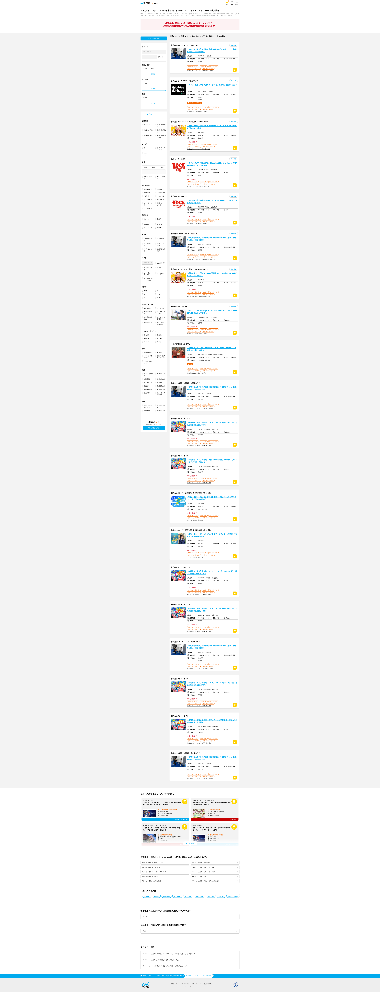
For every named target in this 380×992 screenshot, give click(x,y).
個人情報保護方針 (208, 983)
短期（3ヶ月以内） (161, 131)
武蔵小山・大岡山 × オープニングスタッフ (154, 872)
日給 (153, 167)
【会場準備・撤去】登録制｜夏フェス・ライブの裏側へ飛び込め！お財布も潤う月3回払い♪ (212, 721)
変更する (153, 74)
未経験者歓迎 (148, 189)
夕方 (158, 294)
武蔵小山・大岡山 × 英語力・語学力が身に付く (205, 881)
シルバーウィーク (148, 154)
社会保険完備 (148, 389)
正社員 (159, 219)
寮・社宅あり (148, 382)
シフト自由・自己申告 (148, 274)
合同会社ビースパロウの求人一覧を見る (198, 111)
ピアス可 (159, 338)
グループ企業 (199, 983)
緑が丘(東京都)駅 (233, 896)
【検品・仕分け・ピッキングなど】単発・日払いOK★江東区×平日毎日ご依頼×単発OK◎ (212, 535)
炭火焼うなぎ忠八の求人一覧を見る (196, 373)
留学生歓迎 (160, 199)
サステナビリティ (186, 983)
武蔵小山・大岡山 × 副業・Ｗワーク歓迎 (203, 872)
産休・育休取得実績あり (161, 394)
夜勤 (158, 297)
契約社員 (146, 224)
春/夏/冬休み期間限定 (161, 136)
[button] (239, 896)
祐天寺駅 (156, 896)
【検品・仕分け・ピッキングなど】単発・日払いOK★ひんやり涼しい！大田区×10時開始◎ (211, 498)
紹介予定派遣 (148, 228)
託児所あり (147, 393)
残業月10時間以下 (161, 250)
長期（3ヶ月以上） (148, 136)
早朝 (145, 291)
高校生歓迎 (160, 189)
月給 (161, 167)
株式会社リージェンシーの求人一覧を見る (198, 149)
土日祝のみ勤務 (148, 268)
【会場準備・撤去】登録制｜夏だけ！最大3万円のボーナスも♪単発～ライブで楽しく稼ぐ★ (212, 461)
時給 (145, 167)
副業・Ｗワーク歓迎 (161, 204)
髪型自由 (159, 335)
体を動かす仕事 (148, 244)
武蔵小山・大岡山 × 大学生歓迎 (151, 867)
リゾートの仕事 (148, 250)
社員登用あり (161, 389)
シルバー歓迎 (148, 199)
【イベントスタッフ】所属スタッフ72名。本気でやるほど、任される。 (212, 86)
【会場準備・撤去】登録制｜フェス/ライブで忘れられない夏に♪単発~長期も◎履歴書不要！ (212, 572)
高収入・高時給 (148, 177)
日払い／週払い (161, 177)
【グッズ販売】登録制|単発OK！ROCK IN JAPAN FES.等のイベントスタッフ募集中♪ (212, 201)
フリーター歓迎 (148, 204)
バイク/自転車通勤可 (148, 357)
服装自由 (146, 338)
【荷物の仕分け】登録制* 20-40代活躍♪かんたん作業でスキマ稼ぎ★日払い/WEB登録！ (212, 127)
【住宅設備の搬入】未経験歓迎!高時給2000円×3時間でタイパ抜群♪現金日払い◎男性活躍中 (212, 50)
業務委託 (159, 228)
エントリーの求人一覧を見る (195, 520)
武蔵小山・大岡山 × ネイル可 (150, 876)
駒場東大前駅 (199, 896)
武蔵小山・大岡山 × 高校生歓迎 (201, 862)
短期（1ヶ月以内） (148, 131)
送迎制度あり (161, 379)
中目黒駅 (146, 896)
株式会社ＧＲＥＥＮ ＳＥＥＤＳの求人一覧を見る (201, 71)
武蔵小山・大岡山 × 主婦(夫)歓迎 (151, 881)
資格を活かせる (161, 411)
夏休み (146, 148)
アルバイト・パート (148, 220)
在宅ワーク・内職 (161, 244)
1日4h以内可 (160, 238)
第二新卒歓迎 (148, 208)
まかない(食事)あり (148, 374)
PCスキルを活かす (161, 406)
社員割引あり (161, 386)
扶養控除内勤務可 (148, 239)
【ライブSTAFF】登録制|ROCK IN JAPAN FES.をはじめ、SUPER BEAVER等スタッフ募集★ (212, 164)
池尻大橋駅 (211, 896)
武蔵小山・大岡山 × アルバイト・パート (153, 862)
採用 (193, 983)
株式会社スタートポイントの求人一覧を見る (199, 445)
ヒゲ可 (159, 342)
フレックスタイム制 (161, 274)
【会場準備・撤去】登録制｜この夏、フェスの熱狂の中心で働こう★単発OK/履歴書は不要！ (212, 424)
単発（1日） (147, 124)
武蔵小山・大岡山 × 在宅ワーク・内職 (203, 867)
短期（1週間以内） (161, 125)
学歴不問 (146, 196)
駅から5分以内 (148, 352)
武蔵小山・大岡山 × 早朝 (199, 876)
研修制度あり (161, 373)
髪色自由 (146, 335)
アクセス (178, 983)
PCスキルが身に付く (148, 362)
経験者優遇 (147, 410)
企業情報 (172, 983)
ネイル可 (146, 342)
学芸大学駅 (166, 896)
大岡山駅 (221, 896)
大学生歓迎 (147, 192)
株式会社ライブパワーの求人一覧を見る (198, 186)
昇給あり (159, 382)
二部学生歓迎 (161, 192)
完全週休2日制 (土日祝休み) (148, 279)
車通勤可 (159, 352)
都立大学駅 (177, 896)
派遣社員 (159, 224)
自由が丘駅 (188, 896)
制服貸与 (146, 386)
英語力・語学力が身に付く (161, 357)
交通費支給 (147, 379)
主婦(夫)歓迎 (160, 196)
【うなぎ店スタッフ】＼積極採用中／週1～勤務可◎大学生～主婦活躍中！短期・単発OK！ (211, 349)
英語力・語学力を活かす (148, 406)
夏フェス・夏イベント (161, 148)
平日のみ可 (160, 267)
